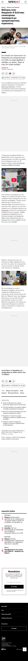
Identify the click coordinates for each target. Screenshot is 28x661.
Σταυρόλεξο (22, 437)
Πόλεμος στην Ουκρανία (13, 7)
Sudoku (3, 438)
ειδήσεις (16, 432)
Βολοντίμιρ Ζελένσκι (8, 87)
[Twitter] (6, 73)
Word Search (15, 438)
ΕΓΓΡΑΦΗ (14, 628)
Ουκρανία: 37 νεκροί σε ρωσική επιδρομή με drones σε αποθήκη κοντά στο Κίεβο (14, 417)
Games (8, 437)
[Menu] (2, 2)
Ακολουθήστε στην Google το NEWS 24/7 (12, 430)
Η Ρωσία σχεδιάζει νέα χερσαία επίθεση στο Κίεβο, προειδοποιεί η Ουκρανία (14, 408)
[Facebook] (2, 73)
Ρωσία (21, 390)
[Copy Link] (13, 73)
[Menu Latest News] (26, 2)
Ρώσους (23, 296)
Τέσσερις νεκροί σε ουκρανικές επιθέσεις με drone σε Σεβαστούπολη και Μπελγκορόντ (13, 423)
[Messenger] (10, 73)
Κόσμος (3, 7)
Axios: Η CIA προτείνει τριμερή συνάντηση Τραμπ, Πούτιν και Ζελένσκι (14, 404)
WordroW (8, 438)
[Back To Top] (25, 649)
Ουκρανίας (5, 210)
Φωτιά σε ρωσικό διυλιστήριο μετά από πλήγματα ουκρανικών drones (14, 412)
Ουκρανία (3, 393)
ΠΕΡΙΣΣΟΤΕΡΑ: (5, 400)
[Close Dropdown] (26, 606)
